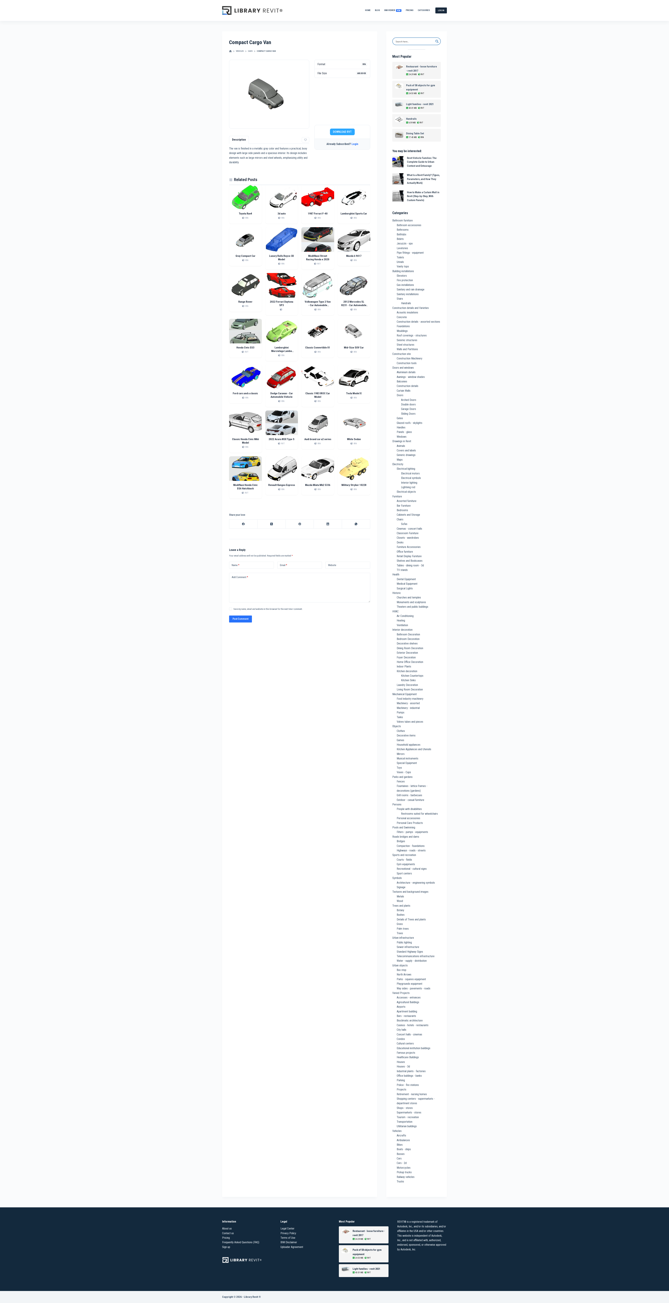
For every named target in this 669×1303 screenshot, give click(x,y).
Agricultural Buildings (408, 1002)
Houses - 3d (403, 1066)
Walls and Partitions (407, 349)
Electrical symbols (411, 478)
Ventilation (402, 625)
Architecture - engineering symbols (416, 882)
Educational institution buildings (413, 1048)
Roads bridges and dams (405, 836)
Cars (399, 1158)
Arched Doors (408, 400)
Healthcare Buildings (408, 1057)
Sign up (226, 1247)
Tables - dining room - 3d (410, 565)
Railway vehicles (405, 1177)
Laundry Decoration (407, 685)
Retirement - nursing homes (412, 1094)
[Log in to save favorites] (305, 140)
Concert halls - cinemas (409, 1034)
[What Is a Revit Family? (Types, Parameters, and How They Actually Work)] (398, 179)
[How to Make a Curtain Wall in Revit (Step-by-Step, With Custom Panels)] (398, 196)
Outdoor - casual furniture (410, 800)
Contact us (228, 1233)
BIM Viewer (392, 10)
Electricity (397, 464)
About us (227, 1228)
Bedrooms (402, 510)
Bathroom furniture (402, 220)
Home (368, 10)
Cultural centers (405, 1043)
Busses (401, 1154)
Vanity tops (403, 266)
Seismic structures (407, 340)
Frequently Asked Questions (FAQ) (240, 1242)
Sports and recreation (404, 855)
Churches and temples (409, 597)
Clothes (401, 731)
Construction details (407, 386)
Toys (399, 767)
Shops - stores (405, 1108)
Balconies (402, 381)
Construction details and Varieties (410, 308)
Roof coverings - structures (412, 335)
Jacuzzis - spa (405, 243)
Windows (401, 436)
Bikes (400, 1144)
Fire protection (405, 280)
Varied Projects (401, 993)
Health (395, 574)
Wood (400, 901)
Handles (401, 427)
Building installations (403, 271)
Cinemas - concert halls (409, 528)
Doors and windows (403, 367)
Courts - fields (404, 859)
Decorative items (406, 735)
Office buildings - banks (409, 1075)
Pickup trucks (404, 1172)
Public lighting (404, 942)
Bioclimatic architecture (410, 1020)
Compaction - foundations (411, 846)
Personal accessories (408, 818)
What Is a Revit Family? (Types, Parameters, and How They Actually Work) (423, 179)
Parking (401, 1080)
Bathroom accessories (409, 225)
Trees (400, 933)
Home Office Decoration (410, 662)
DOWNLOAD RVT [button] (342, 131)
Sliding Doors (408, 413)
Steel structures (405, 344)
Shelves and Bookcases (409, 560)
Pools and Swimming (403, 827)
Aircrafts (401, 1135)
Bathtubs (401, 234)
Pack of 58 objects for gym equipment (420, 87)
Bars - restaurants (406, 1016)
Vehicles (397, 1131)
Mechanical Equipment (404, 694)
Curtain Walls (403, 390)
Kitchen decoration (407, 671)
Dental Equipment (406, 579)
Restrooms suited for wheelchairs (419, 813)
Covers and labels (406, 450)
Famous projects (406, 1052)
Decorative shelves (407, 643)
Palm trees (403, 928)
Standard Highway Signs (410, 951)
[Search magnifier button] (437, 41)
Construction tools (407, 363)
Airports (401, 1006)
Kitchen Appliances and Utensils (414, 749)
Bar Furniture (404, 505)
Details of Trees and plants (411, 919)
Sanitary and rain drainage (410, 289)
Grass (400, 924)
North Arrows (404, 974)
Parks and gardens (402, 777)
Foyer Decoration (406, 657)
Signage (401, 887)
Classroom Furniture (407, 533)
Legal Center (287, 1228)
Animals (401, 446)
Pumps (400, 712)
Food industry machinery (410, 698)
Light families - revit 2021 (420, 104)
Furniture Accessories (409, 547)
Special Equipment (407, 763)
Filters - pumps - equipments (412, 832)
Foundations (403, 326)
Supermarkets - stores (409, 1112)
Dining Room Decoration (410, 648)
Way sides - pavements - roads (413, 988)
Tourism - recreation (408, 1117)
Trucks (400, 1181)
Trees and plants (401, 905)
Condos (401, 1039)
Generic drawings (406, 455)
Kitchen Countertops (412, 675)
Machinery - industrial (408, 708)
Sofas (404, 524)
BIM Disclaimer (288, 1242)
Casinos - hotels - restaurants (412, 1025)
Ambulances (403, 1140)
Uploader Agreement (291, 1247)
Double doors (408, 404)
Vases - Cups (404, 772)
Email (283, 565)
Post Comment (240, 618)
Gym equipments (406, 864)
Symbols (397, 878)
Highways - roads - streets (411, 850)
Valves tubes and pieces (410, 721)
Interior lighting (409, 482)
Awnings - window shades (411, 377)
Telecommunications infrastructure (416, 956)
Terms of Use (287, 1237)
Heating (401, 620)
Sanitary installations (408, 294)
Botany (400, 910)
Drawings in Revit (401, 441)
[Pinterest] (300, 524)
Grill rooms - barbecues (409, 795)
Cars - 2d (402, 1163)
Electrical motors (410, 473)
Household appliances (408, 744)
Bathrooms (403, 229)
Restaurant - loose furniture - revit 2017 (421, 68)
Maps (400, 459)
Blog (377, 10)
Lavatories (402, 248)
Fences (401, 781)
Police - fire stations (408, 1085)
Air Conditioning (405, 616)
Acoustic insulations (407, 312)
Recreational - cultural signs (412, 868)
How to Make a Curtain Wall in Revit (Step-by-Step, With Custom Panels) (423, 196)
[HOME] (230, 51)
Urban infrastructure (403, 937)
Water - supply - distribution (412, 960)
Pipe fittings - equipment (410, 252)
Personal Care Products (410, 823)
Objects (396, 726)
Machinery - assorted (408, 703)
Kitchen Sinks (408, 680)
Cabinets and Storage (408, 514)
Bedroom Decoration (408, 639)
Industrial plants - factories (411, 1071)
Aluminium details (406, 372)
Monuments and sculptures (411, 602)
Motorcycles (403, 1167)
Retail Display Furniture (409, 556)
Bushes (401, 914)
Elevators (402, 275)
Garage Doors (408, 409)
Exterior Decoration (407, 652)
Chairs (400, 519)
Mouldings (402, 331)
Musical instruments (407, 758)
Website (332, 565)
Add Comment (240, 577)
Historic (396, 593)
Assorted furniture (406, 501)
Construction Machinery (409, 358)
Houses (401, 1062)
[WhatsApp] (356, 524)
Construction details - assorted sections (418, 321)
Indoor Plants (404, 666)
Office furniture (405, 551)
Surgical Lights (405, 588)
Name (235, 565)
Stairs (400, 298)
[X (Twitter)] (271, 524)
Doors (400, 395)
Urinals (400, 262)
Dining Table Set (415, 133)
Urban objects (400, 965)
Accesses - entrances (409, 997)
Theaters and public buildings (412, 606)
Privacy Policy (288, 1233)
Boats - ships (404, 1149)
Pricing (409, 10)
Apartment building (407, 1011)
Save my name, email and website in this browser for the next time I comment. (268, 609)
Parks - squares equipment (411, 979)
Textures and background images (410, 891)
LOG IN (441, 10)
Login (355, 144)
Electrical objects (406, 491)
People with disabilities (409, 809)
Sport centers (404, 873)
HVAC (395, 611)
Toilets (400, 257)
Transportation (404, 1121)
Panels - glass (404, 432)
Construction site (401, 354)
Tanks (400, 717)
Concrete (402, 317)
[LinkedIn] (328, 524)
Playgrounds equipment (409, 983)
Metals (400, 896)
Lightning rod (408, 487)
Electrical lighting (406, 468)
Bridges (401, 841)
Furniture (397, 496)
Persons (396, 804)
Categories (424, 10)
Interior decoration (402, 629)
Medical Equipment (407, 583)
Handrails (411, 118)
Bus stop (401, 970)
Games (400, 740)
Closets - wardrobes (408, 537)
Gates (400, 418)
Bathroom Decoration (408, 634)
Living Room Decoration (410, 689)
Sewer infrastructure (408, 947)
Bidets (400, 239)
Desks (400, 542)
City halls (401, 1029)
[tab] (239, 140)
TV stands (402, 570)
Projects (401, 1089)
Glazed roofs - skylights (409, 423)
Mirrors (401, 754)
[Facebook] (243, 524)
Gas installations (405, 285)
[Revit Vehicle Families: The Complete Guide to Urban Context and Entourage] (398, 161)
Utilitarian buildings (407, 1126)
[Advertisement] (342, 101)
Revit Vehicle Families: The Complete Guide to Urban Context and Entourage (422, 161)
